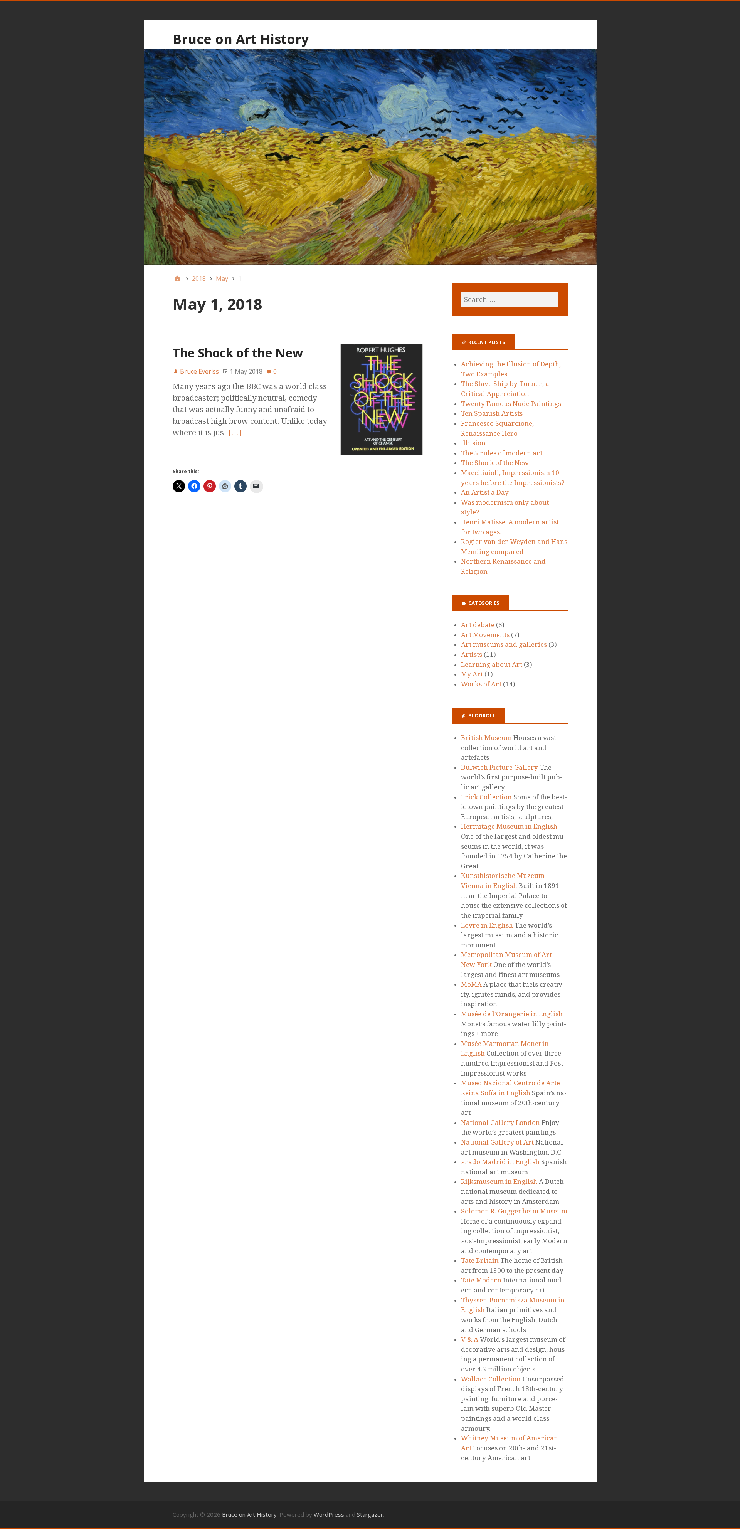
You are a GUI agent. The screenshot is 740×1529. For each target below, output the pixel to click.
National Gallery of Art (497, 1142)
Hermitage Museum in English (509, 826)
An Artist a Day (485, 492)
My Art (472, 674)
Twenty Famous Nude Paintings (511, 404)
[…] (235, 432)
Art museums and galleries (504, 644)
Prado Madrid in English (500, 1162)
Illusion (473, 443)
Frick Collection (486, 797)
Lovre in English (487, 925)
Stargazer (370, 1514)
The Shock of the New (238, 352)
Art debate (477, 625)
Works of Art (481, 684)
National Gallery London (500, 1122)
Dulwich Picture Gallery (499, 767)
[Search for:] (509, 299)
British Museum (486, 738)
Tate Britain (480, 1260)
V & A (469, 1339)
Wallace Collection (491, 1379)
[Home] (177, 278)
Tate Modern (481, 1280)
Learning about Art (491, 664)
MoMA (471, 984)
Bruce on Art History (241, 39)
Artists (471, 654)
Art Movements (485, 635)
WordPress (329, 1514)
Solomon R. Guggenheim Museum (514, 1211)
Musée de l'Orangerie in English (512, 1014)
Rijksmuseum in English (499, 1181)
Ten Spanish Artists (492, 413)
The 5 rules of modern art (501, 453)
